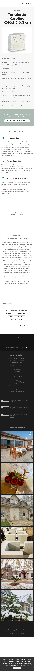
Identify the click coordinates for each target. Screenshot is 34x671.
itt (19, 283)
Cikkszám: (5, 58)
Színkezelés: (6, 78)
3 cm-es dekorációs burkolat (17, 307)
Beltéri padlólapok (11, 310)
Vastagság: (5, 68)
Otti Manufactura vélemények (17, 382)
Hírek (17, 380)
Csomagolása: (6, 101)
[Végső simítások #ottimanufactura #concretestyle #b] (17, 538)
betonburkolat (23, 310)
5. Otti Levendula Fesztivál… (20, 404)
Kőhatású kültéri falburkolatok (17, 355)
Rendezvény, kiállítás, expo (17, 378)
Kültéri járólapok (17, 359)
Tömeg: (4, 86)
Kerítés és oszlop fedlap (17, 362)
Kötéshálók (8, 313)
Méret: (4, 62)
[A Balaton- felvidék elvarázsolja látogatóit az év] (17, 443)
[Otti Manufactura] (8, 3)
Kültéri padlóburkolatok (21, 313)
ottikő (10, 316)
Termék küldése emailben (16, 120)
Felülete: (5, 82)
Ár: (3, 105)
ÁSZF (17, 386)
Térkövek (17, 368)
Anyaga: (4, 72)
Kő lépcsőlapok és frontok (17, 357)
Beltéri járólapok (17, 360)
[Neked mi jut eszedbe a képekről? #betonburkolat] (17, 507)
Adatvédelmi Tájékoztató (17, 388)
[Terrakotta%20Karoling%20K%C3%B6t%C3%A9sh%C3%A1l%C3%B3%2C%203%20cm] (17, 325)
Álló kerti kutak (17, 364)
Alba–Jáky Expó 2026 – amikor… (19, 397)
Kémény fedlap (17, 366)
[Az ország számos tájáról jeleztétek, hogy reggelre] (17, 602)
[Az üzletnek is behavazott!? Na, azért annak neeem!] (17, 570)
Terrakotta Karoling (16, 319)
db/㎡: (4, 95)
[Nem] (32, 664)
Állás (17, 377)
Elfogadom (17, 668)
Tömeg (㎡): (5, 91)
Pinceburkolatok (19, 316)
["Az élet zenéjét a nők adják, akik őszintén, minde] (17, 475)
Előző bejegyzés (8, 303)
